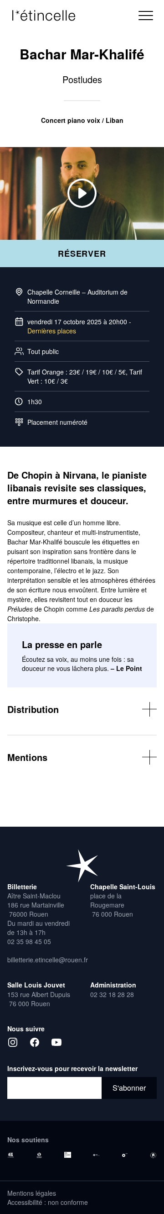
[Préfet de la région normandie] (67, 1155)
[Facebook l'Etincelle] (34, 1042)
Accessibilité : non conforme (47, 1202)
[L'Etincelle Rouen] (48, 15)
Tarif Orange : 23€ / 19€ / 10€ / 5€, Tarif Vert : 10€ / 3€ (84, 376)
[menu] (146, 15)
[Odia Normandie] (96, 1155)
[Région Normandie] (10, 1155)
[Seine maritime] (39, 1155)
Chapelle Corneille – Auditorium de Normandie (77, 296)
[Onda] (125, 1155)
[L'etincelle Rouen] (82, 865)
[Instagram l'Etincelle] (12, 1042)
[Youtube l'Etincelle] (56, 1042)
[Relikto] (153, 1155)
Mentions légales (31, 1193)
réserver (82, 253)
